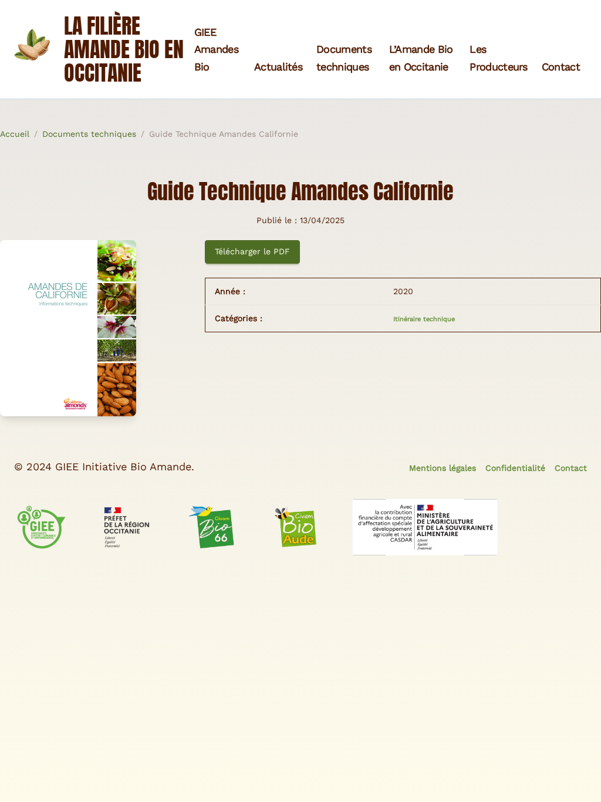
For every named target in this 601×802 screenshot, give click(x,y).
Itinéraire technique (424, 319)
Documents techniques (89, 134)
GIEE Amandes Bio (216, 49)
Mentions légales (442, 468)
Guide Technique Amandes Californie (223, 134)
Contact (561, 66)
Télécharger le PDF (252, 251)
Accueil (14, 134)
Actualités (278, 66)
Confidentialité (515, 468)
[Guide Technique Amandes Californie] (95, 328)
